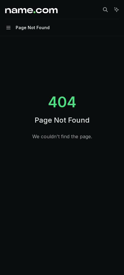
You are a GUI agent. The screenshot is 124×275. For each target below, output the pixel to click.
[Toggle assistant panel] (116, 9)
